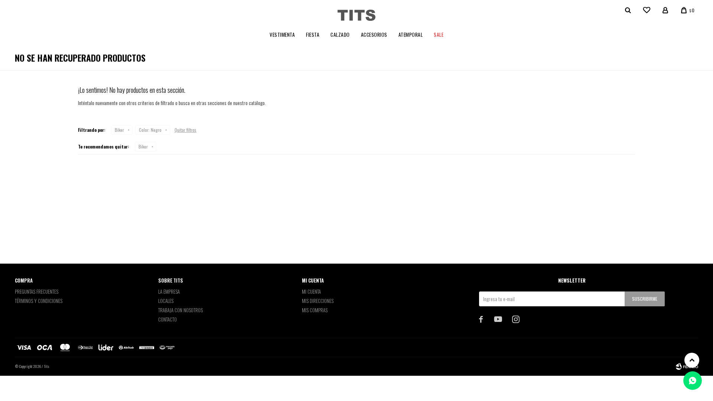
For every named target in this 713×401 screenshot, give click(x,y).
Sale (438, 34)
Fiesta (312, 34)
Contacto (167, 319)
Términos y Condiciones (38, 300)
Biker (119, 130)
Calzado (340, 34)
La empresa (169, 291)
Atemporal (410, 34)
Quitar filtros (185, 130)
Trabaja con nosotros (180, 310)
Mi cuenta (311, 291)
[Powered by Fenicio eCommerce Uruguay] (687, 366)
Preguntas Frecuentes (36, 291)
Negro (150, 130)
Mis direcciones (317, 300)
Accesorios (374, 34)
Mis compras (315, 310)
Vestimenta (282, 34)
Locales (165, 300)
